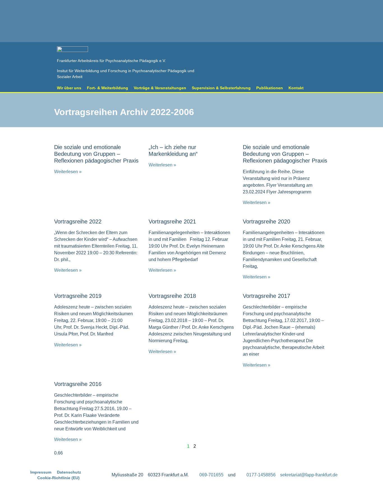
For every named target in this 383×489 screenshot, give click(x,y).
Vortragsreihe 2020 (266, 221)
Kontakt (296, 88)
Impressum (40, 472)
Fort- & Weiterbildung (107, 88)
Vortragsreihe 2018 (172, 296)
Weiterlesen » (68, 171)
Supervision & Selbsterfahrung (221, 88)
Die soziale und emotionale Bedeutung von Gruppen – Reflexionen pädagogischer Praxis (96, 154)
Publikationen (269, 88)
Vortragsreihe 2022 (77, 221)
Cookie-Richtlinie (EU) (58, 478)
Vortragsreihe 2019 (77, 296)
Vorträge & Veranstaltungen (160, 88)
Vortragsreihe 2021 (172, 221)
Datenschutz (69, 472)
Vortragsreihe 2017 (266, 296)
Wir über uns (69, 88)
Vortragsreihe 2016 (77, 384)
